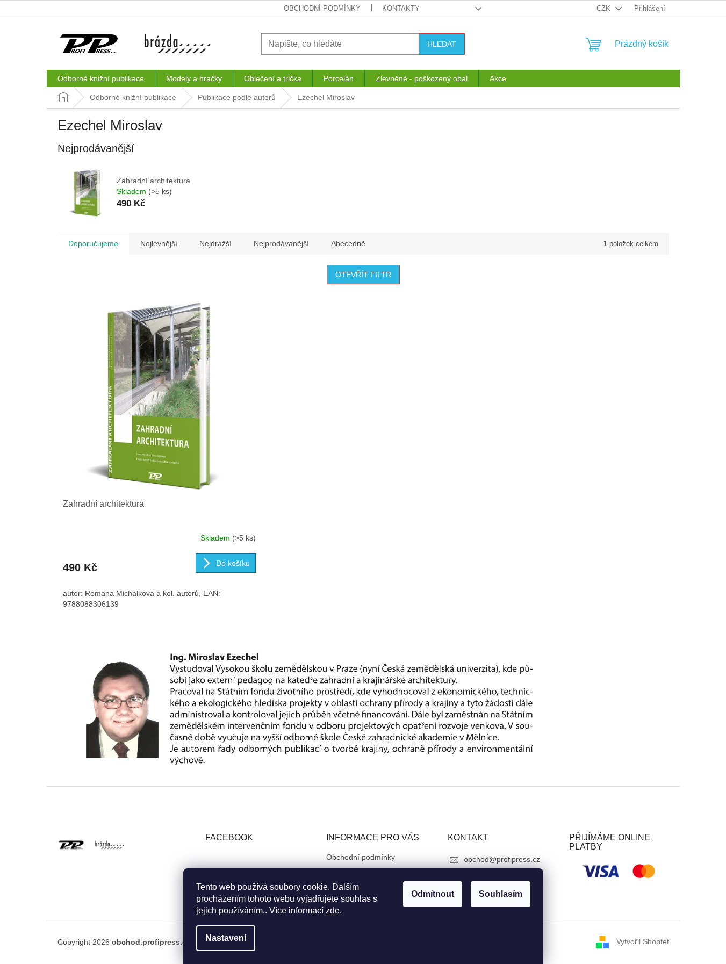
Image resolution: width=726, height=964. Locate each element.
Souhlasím (500, 893)
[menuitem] (101, 78)
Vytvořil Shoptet (642, 941)
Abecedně (348, 243)
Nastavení (225, 938)
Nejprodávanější (281, 243)
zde (333, 910)
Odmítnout (432, 893)
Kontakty (401, 8)
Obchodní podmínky (322, 8)
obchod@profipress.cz (502, 859)
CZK (604, 8)
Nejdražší (215, 243)
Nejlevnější (158, 243)
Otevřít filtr (363, 274)
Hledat (441, 44)
